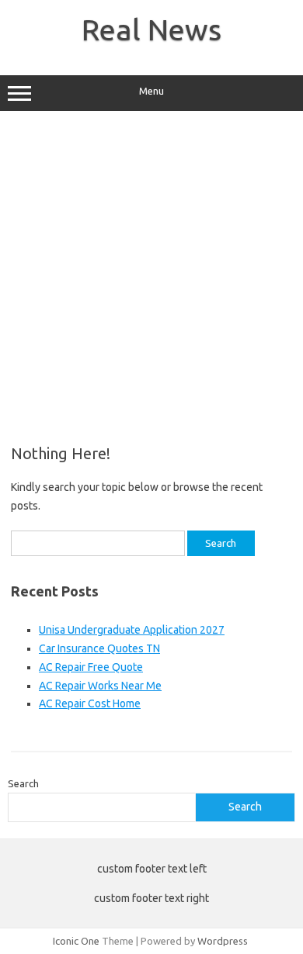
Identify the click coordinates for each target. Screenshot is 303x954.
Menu (151, 91)
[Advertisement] (151, 277)
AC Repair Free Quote (91, 667)
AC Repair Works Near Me (100, 685)
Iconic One (76, 940)
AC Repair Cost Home (90, 703)
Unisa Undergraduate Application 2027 (132, 630)
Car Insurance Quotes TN (99, 648)
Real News (151, 29)
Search (23, 783)
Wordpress (222, 940)
